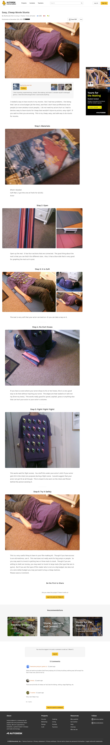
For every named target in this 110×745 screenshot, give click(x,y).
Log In (96, 3)
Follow (23, 88)
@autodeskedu (98, 723)
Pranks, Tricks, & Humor (28, 16)
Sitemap (73, 727)
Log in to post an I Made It (55, 597)
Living (17, 16)
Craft (42, 727)
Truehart (32, 693)
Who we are (74, 729)
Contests (32, 3)
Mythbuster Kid (8, 16)
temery (32, 680)
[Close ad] (108, 68)
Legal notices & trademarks (94, 741)
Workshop (44, 722)
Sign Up (104, 3)
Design (43, 724)
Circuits (43, 719)
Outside (54, 724)
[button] (81, 19)
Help (72, 724)
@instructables (98, 719)
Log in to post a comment (55, 707)
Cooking (54, 719)
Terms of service (27, 741)
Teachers (40, 3)
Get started (74, 722)
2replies (29, 702)
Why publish (74, 719)
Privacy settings (51, 741)
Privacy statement (39, 741)
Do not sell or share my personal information (70, 741)
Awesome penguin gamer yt (38, 666)
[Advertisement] (98, 91)
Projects (23, 3)
